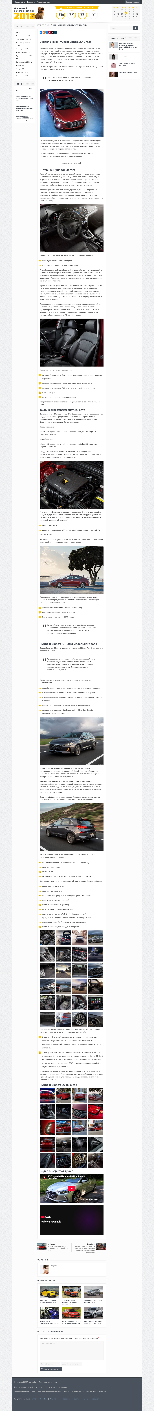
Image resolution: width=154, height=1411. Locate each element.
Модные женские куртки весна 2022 (128, 56)
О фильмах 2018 (22, 72)
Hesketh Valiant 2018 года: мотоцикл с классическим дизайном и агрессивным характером (85, 1249)
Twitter (34, 1399)
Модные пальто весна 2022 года (127, 64)
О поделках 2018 (22, 76)
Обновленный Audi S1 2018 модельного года (48, 1301)
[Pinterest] (49, 32)
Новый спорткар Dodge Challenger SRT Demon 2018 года (58, 1248)
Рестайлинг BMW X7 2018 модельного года (93, 1301)
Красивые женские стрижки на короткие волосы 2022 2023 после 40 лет (128, 46)
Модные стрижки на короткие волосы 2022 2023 (24, 98)
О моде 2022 (20, 65)
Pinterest (76, 1399)
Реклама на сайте (44, 2)
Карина (54, 1266)
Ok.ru (86, 1399)
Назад (52, 1244)
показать (76, 163)
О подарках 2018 (22, 49)
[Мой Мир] (46, 32)
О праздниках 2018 (23, 52)
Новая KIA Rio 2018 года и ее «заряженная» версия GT (71, 1323)
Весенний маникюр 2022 (128, 72)
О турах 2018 (20, 69)
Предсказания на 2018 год (24, 57)
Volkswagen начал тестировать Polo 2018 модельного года (70, 1302)
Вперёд (90, 1244)
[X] (52, 32)
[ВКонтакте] (41, 32)
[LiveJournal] (55, 32)
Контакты (31, 2)
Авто (17, 32)
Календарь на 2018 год (24, 62)
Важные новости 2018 (23, 36)
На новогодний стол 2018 (23, 44)
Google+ (43, 1399)
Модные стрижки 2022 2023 (24, 90)
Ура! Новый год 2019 (23, 39)
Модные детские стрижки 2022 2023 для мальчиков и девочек (24, 118)
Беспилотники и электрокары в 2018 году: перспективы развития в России (49, 1324)
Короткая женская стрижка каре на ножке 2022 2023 (24, 108)
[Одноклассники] (44, 32)
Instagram (96, 1399)
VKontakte (54, 1399)
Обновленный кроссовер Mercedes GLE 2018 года (93, 1322)
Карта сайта (20, 2)
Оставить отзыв (132, 2)
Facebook (66, 1399)
